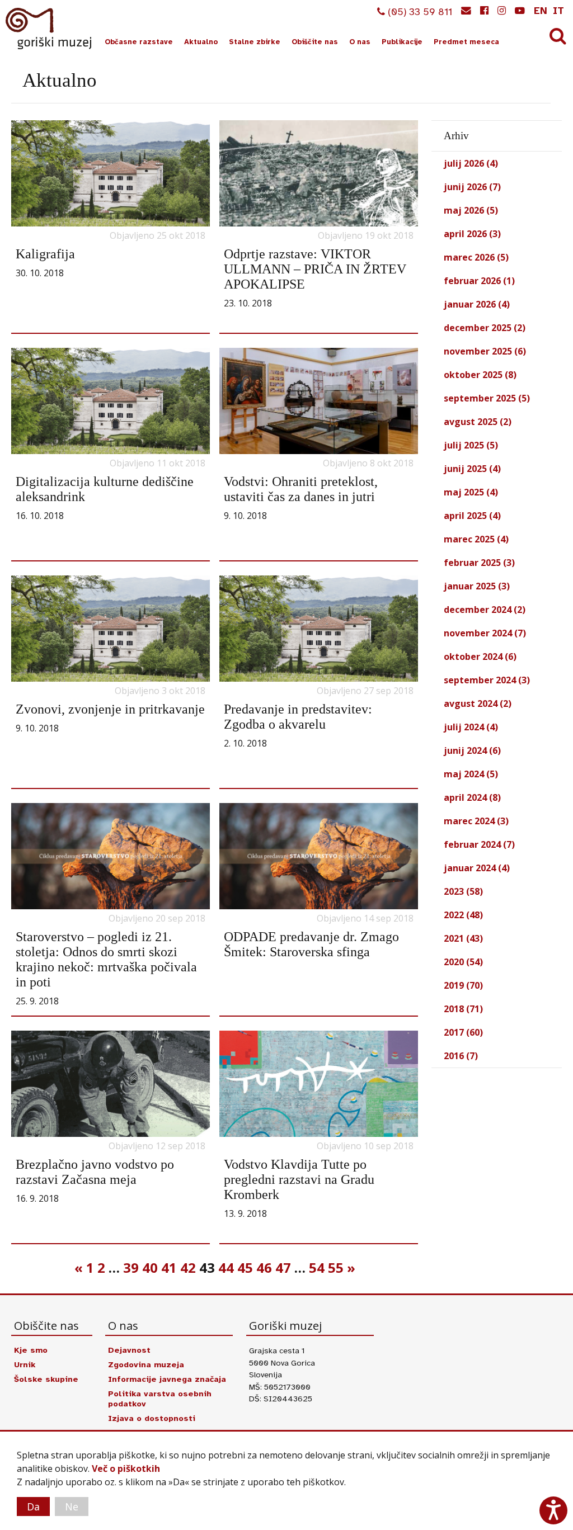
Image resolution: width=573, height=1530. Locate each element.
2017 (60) (463, 1032)
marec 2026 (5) (476, 257)
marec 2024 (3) (476, 821)
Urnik (24, 1364)
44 (226, 1267)
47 (283, 1267)
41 (169, 1267)
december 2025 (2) (484, 328)
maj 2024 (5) (471, 774)
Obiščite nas (315, 41)
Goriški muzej (49, 28)
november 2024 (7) (485, 633)
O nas (359, 41)
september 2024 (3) (487, 680)
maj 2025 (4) (471, 492)
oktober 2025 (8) (480, 375)
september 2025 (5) (487, 398)
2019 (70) (463, 985)
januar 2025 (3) (477, 586)
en (540, 10)
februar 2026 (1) (479, 281)
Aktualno (201, 41)
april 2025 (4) (472, 515)
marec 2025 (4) (476, 539)
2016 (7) (461, 1056)
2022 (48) (463, 915)
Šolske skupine (46, 1379)
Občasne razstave (139, 41)
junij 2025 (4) (472, 468)
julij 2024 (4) (471, 727)
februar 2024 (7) (479, 844)
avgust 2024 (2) (477, 703)
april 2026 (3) (472, 234)
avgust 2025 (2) (477, 421)
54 (317, 1267)
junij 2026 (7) (472, 187)
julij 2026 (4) (471, 163)
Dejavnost (129, 1350)
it (558, 10)
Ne (71, 1506)
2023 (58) (463, 891)
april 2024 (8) (472, 797)
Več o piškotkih (126, 1468)
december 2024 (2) (484, 609)
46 (264, 1267)
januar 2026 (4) (477, 304)
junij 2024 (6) (472, 750)
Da (33, 1506)
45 (245, 1267)
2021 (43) (463, 938)
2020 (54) (463, 962)
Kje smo (31, 1350)
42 (188, 1267)
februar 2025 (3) (479, 562)
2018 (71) (463, 1009)
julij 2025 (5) (471, 445)
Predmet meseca (466, 41)
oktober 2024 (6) (480, 656)
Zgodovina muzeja (146, 1364)
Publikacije (402, 41)
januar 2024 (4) (477, 868)
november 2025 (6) (485, 351)
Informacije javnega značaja (167, 1379)
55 (336, 1267)
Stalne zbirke (254, 41)
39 (131, 1267)
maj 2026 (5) (471, 210)
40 (150, 1267)
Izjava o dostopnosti (151, 1418)
